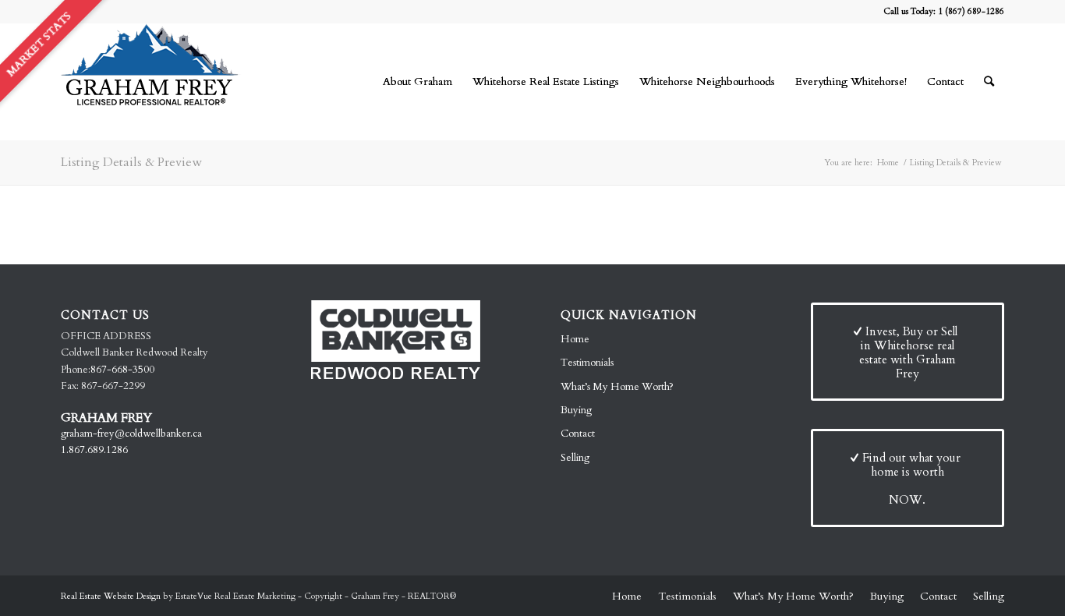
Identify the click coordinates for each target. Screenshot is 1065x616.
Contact (578, 434)
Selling (575, 458)
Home (575, 339)
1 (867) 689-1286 (971, 11)
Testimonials (587, 363)
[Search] (989, 81)
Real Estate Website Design (111, 596)
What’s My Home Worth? (617, 387)
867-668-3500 (122, 370)
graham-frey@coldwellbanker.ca (131, 434)
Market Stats (38, 44)
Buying (576, 410)
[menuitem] (417, 81)
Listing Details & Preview (131, 162)
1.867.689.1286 (94, 450)
